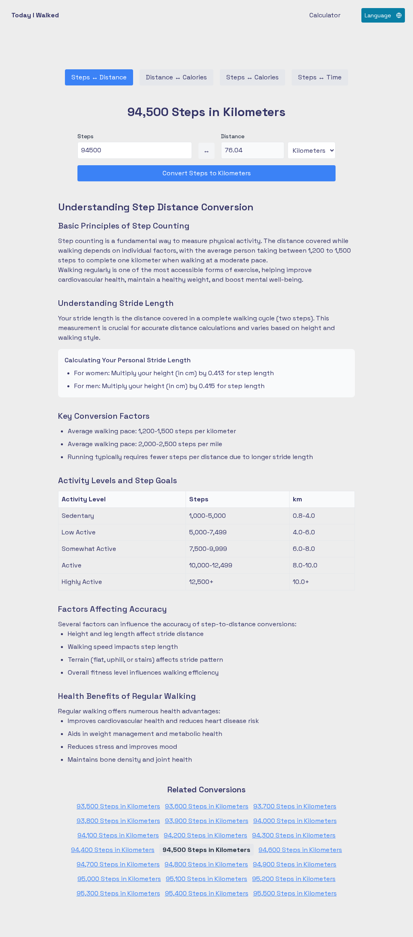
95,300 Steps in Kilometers (118, 893)
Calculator (324, 15)
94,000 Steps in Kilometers (295, 820)
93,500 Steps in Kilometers (118, 806)
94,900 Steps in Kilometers (294, 864)
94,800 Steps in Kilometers (206, 864)
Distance (232, 136)
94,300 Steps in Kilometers (294, 835)
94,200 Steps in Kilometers (205, 835)
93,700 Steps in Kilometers (294, 806)
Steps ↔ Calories (252, 77)
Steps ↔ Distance (99, 77)
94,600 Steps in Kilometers (300, 850)
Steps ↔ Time (320, 77)
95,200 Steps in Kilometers (294, 879)
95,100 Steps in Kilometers (206, 879)
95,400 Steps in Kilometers (206, 893)
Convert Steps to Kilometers (207, 173)
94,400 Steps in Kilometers (112, 850)
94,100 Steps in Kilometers (118, 835)
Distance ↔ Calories (176, 77)
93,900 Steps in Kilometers (206, 820)
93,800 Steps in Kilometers (118, 820)
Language (378, 15)
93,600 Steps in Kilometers (206, 806)
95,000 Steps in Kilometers (119, 879)
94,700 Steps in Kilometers (118, 864)
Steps (85, 136)
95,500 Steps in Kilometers (295, 893)
